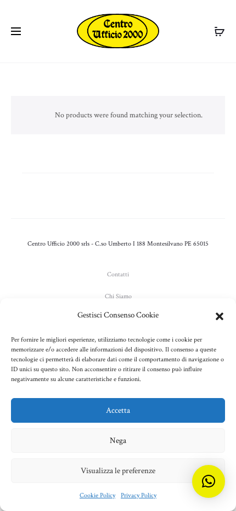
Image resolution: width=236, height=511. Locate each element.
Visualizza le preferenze (118, 470)
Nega (118, 440)
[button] (219, 315)
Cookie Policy (97, 495)
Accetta (118, 410)
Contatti (118, 274)
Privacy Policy (138, 495)
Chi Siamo (118, 296)
